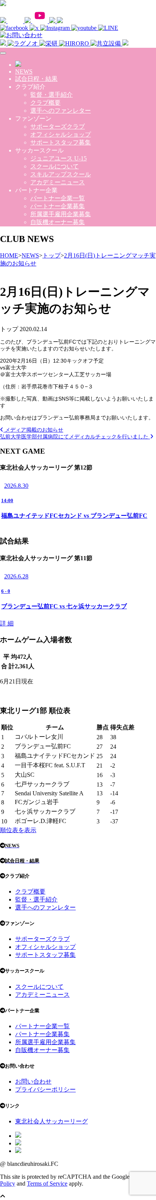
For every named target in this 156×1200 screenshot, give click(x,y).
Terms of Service (47, 1183)
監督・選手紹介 (51, 94)
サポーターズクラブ (57, 126)
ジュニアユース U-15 (58, 158)
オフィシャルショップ (60, 134)
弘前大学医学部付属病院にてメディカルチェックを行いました (75, 437)
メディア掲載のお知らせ (33, 430)
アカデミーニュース (57, 182)
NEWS (24, 71)
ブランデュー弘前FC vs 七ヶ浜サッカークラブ (64, 606)
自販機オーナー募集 (57, 222)
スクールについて (54, 166)
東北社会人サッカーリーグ (51, 1121)
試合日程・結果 (36, 78)
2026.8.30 (16, 485)
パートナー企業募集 (57, 206)
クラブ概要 (45, 102)
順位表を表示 (18, 830)
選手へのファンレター (60, 110)
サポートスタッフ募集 (60, 142)
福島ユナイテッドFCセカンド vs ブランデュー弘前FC (74, 515)
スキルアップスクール (60, 174)
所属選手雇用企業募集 (60, 214)
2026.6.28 (16, 576)
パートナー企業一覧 (57, 198)
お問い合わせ (33, 1081)
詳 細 (7, 623)
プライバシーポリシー (45, 1089)
